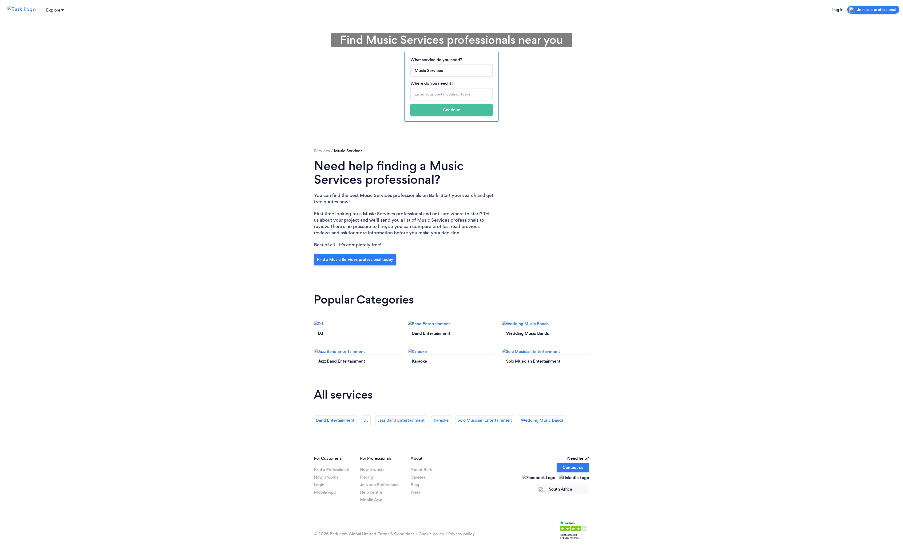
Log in (838, 9)
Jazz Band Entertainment (401, 420)
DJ (365, 420)
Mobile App (325, 492)
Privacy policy (461, 534)
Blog (415, 485)
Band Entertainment (335, 420)
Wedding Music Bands (542, 420)
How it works (326, 477)
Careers (418, 477)
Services (322, 151)
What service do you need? (436, 60)
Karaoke (441, 420)
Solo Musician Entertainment (485, 420)
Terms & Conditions (396, 534)
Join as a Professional (379, 485)
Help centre (371, 492)
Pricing (366, 477)
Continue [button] (451, 110)
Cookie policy (431, 534)
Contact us (572, 467)
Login (319, 485)
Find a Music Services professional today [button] (355, 259)
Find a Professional (331, 469)
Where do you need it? (431, 83)
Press (416, 492)
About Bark (421, 469)
